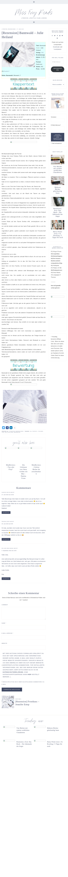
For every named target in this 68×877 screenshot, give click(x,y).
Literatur (4, 29)
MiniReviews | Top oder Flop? (10, 467)
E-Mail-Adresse (7, 633)
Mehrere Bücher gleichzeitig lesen (57, 190)
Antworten (6, 512)
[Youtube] (58, 38)
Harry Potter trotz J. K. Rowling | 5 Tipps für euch (57, 234)
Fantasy (34, 431)
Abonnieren (57, 69)
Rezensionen (12, 29)
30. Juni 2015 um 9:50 (7, 523)
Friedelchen (6, 521)
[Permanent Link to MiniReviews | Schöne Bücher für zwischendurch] (36, 448)
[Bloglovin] (63, 35)
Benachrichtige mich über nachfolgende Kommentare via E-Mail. (23, 683)
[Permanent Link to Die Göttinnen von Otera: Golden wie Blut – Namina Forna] (23, 448)
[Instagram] (60, 35)
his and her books (8, 548)
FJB (42, 52)
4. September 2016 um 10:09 (9, 550)
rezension (17, 432)
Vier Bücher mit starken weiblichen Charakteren (57, 169)
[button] (34, 2)
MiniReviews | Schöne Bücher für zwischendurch (36, 469)
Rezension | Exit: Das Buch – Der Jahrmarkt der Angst (57, 212)
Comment (5, 604)
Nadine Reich (6, 492)
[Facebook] (52, 35)
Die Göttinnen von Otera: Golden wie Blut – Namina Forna (23, 471)
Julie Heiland (9, 432)
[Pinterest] (58, 35)
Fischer (40, 431)
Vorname (53, 117)
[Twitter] (55, 35)
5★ (31, 431)
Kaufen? (6, 71)
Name (4, 623)
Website (4, 643)
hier (29, 674)
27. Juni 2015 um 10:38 (8, 494)
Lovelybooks (57, 49)
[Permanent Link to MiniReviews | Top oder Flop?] (10, 448)
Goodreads (56, 47)
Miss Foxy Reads (34, 13)
